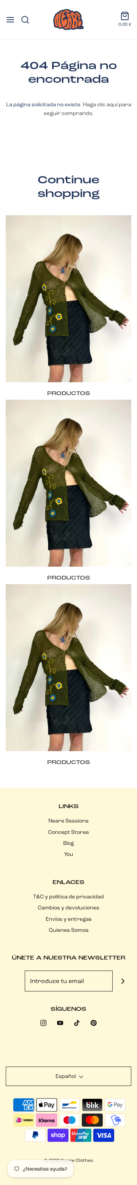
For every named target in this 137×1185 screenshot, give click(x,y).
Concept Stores (68, 832)
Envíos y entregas (69, 919)
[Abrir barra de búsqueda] (28, 19)
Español (66, 1076)
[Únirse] (123, 981)
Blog (68, 843)
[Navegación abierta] (10, 19)
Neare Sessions (68, 821)
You (68, 854)
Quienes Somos (69, 930)
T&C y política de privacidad (68, 896)
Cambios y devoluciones (68, 908)
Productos (68, 393)
